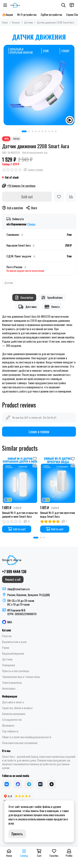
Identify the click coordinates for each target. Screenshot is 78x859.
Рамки (5, 647)
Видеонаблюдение (13, 653)
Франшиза (8, 725)
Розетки (6, 636)
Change (31, 224)
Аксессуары (8, 688)
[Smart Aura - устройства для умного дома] (15, 5)
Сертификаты (10, 731)
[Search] (63, 5)
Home (5, 22)
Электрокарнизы (12, 682)
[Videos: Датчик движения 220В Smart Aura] (70, 120)
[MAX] (17, 784)
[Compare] (71, 197)
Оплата (55, 306)
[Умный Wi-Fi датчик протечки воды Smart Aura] (58, 479)
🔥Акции (7, 14)
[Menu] (5, 5)
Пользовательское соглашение (19, 743)
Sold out (27, 196)
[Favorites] (59, 197)
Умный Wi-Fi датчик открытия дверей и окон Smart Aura (19, 514)
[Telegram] (29, 784)
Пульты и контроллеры (15, 671)
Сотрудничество (12, 719)
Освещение (8, 665)
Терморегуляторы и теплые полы (21, 677)
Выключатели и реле (14, 642)
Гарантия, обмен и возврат (17, 708)
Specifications (55, 297)
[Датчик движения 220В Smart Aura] (39, 77)
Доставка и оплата (13, 702)
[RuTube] (40, 784)
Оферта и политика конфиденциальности (26, 737)
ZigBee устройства (51, 14)
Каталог (16, 22)
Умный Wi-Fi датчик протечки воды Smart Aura (57, 514)
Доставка (30, 306)
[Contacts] (72, 5)
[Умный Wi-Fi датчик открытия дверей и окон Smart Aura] (20, 479)
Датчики (28, 22)
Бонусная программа (13, 714)
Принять (17, 833)
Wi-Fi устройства (26, 14)
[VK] (6, 784)
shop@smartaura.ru (18, 589)
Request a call (12, 579)
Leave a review (39, 431)
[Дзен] (51, 784)
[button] (24, 131)
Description (26, 297)
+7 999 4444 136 (14, 571)
